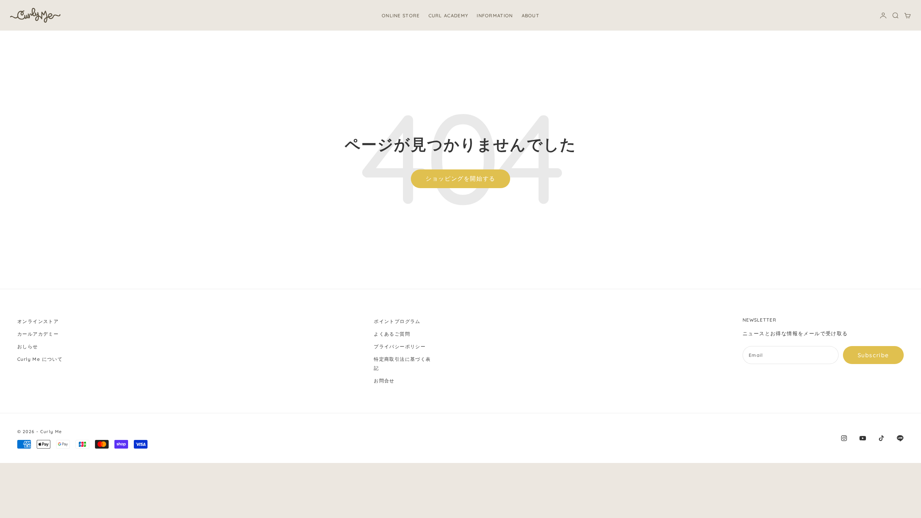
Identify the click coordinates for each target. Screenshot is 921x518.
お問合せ (384, 380)
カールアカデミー (38, 334)
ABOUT (531, 15)
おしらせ (27, 346)
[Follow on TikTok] (881, 438)
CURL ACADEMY (448, 15)
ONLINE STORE (401, 15)
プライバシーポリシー (400, 346)
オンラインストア (38, 321)
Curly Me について (40, 359)
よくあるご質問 (392, 334)
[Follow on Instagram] (844, 438)
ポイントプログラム (397, 321)
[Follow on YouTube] (862, 438)
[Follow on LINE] (900, 438)
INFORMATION (495, 15)
